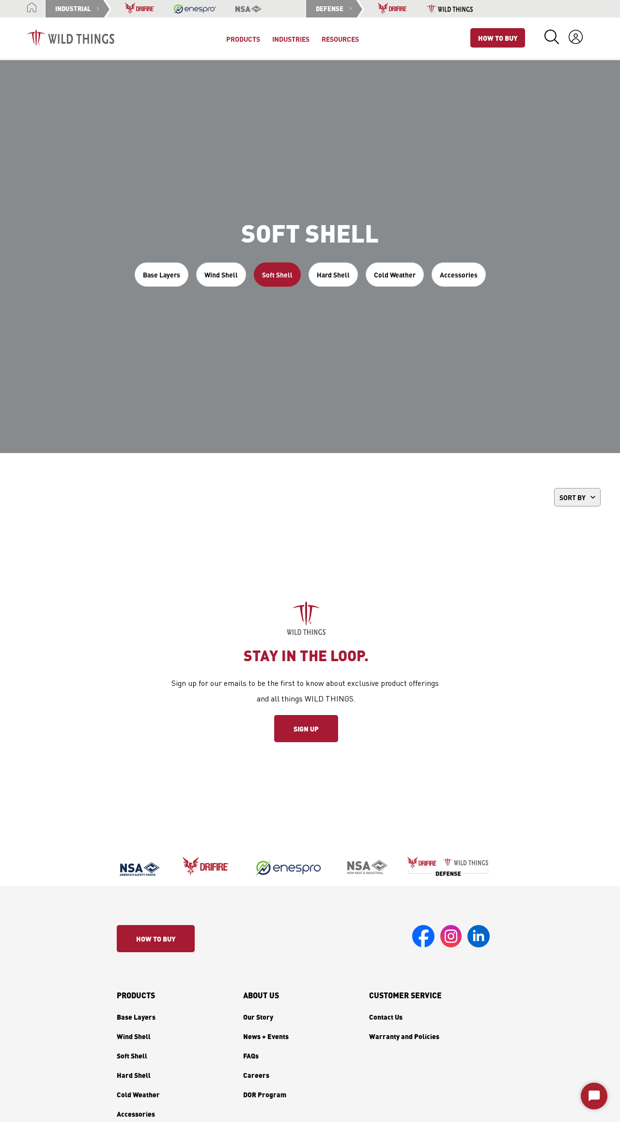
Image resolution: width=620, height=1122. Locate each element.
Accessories (459, 274)
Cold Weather (395, 274)
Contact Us (386, 1016)
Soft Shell (277, 274)
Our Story (258, 1016)
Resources (340, 38)
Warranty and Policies (404, 1036)
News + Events (266, 1036)
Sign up (306, 728)
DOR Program (264, 1094)
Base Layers (161, 274)
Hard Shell (333, 274)
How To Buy (497, 38)
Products (136, 995)
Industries (291, 38)
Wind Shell (221, 274)
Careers (256, 1075)
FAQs (251, 1055)
